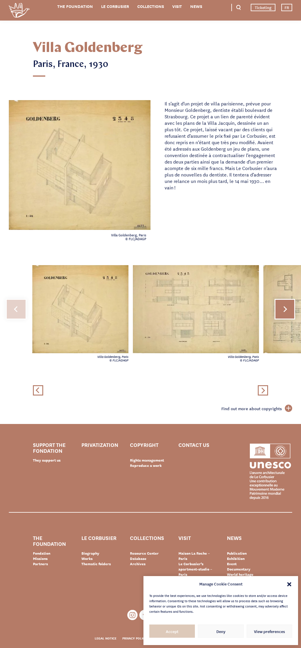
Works (87, 558)
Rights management (147, 460)
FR (287, 7)
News (196, 6)
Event (232, 563)
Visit (177, 6)
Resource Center (144, 553)
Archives (138, 563)
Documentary (238, 569)
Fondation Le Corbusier (19, 11)
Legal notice (105, 638)
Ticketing (263, 7)
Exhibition (236, 558)
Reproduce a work (146, 465)
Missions (40, 558)
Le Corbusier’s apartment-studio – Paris (195, 569)
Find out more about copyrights (251, 408)
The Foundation (75, 6)
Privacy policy (134, 638)
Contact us (193, 445)
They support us (47, 460)
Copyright (144, 445)
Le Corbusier (115, 6)
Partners (40, 563)
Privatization (99, 445)
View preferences (269, 631)
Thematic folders (96, 563)
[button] (289, 584)
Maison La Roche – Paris (194, 556)
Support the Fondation (49, 447)
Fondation (41, 553)
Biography (90, 553)
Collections (150, 6)
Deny (220, 631)
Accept (172, 631)
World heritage (240, 574)
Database (138, 558)
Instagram (132, 615)
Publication (237, 553)
